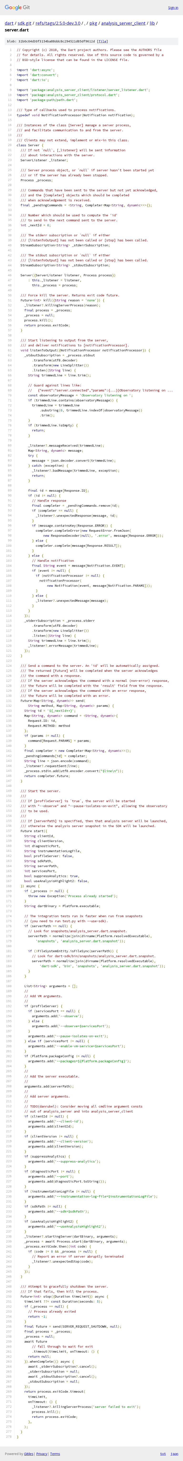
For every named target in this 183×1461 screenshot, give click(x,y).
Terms (55, 1453)
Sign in (173, 7)
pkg (93, 23)
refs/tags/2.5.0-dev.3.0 (58, 23)
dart (9, 23)
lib (152, 23)
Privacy (41, 1453)
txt (163, 1453)
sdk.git (24, 23)
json (174, 1453)
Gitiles (28, 1453)
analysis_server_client (123, 23)
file (102, 41)
